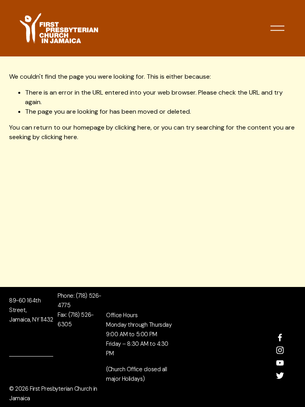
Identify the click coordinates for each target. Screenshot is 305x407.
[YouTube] (280, 363)
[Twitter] (280, 376)
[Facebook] (280, 337)
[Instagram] (280, 350)
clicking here (133, 127)
